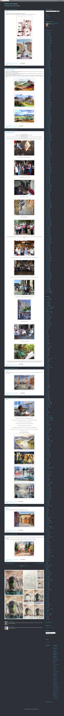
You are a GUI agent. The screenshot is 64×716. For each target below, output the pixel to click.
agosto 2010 (47, 279)
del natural (47, 401)
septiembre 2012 (48, 242)
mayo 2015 (47, 195)
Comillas (47, 383)
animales (47, 321)
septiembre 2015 (48, 189)
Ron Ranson (47, 566)
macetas (47, 476)
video (46, 610)
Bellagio (47, 342)
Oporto (47, 513)
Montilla (47, 501)
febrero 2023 (47, 68)
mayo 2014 (47, 213)
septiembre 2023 (48, 58)
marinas (47, 485)
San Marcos (47, 575)
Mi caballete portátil (11, 621)
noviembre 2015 (48, 186)
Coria (46, 389)
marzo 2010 (47, 286)
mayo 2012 (47, 248)
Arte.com (54, 662)
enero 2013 (47, 236)
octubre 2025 (47, 39)
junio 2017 (47, 158)
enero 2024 (47, 52)
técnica (47, 588)
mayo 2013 (47, 230)
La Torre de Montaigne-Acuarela (56, 683)
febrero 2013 (47, 235)
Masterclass (47, 489)
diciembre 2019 (48, 117)
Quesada (47, 557)
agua (46, 309)
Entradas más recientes (9, 563)
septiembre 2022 (48, 74)
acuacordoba (47, 302)
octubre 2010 (47, 276)
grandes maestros (11, 502)
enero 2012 (47, 254)
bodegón (47, 349)
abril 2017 (47, 161)
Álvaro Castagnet (48, 317)
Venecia (7, 370)
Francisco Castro (55, 676)
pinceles (47, 538)
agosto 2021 (47, 92)
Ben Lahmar (47, 343)
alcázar (47, 314)
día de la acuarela (48, 404)
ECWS (47, 411)
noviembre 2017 (48, 152)
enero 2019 (47, 133)
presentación (47, 545)
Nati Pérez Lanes (55, 689)
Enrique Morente (48, 420)
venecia (13, 394)
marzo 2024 (47, 49)
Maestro (7, 399)
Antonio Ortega (48, 324)
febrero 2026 (47, 33)
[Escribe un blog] (21, 63)
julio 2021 (47, 93)
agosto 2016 (47, 173)
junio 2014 (47, 211)
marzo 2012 (47, 251)
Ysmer (47, 616)
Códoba (47, 380)
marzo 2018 (47, 146)
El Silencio (54, 667)
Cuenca (47, 395)
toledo (46, 594)
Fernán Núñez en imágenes (55, 675)
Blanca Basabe (48, 346)
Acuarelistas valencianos (55, 651)
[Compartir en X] (22, 63)
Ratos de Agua (11, 4)
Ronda (47, 567)
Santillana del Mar (48, 579)
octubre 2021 (47, 89)
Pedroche (47, 533)
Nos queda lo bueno (9, 132)
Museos (47, 504)
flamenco (47, 430)
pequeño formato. (48, 536)
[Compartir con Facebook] (23, 63)
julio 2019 (47, 124)
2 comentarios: (15, 364)
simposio (13, 365)
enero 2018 (47, 149)
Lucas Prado (10, 365)
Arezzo (6, 11)
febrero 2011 (47, 270)
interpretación (48, 455)
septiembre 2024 (48, 42)
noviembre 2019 (48, 118)
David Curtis (47, 399)
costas (47, 392)
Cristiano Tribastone (56, 664)
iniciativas (47, 451)
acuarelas (9, 394)
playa (46, 539)
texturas (47, 592)
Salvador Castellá (48, 573)
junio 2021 (47, 95)
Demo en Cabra (11, 626)
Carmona (47, 365)
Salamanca (47, 570)
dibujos (12, 64)
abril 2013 (47, 232)
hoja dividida (47, 445)
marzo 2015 (47, 198)
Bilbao (47, 345)
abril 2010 (47, 285)
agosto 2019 (47, 123)
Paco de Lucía (48, 517)
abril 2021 (47, 98)
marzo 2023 (47, 67)
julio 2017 (47, 157)
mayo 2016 (47, 177)
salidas (47, 572)
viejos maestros (48, 613)
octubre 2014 (47, 205)
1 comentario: (15, 501)
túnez (46, 597)
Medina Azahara (48, 492)
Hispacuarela (55, 678)
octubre (47, 510)
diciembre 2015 (48, 185)
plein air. (47, 541)
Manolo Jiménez (55, 686)
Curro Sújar (47, 396)
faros (46, 426)
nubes (46, 508)
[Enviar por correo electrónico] (20, 63)
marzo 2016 (47, 180)
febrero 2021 (47, 99)
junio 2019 (47, 126)
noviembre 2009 (48, 292)
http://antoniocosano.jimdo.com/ (50, 627)
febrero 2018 (47, 148)
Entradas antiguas (40, 563)
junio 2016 (47, 176)
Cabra (12, 560)
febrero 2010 (47, 288)
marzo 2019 (47, 130)
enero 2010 (47, 289)
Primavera (47, 548)
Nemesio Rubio (48, 505)
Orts (46, 514)
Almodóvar (47, 315)
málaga (47, 480)
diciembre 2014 (48, 202)
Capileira (47, 361)
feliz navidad (47, 427)
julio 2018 (47, 142)
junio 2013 (47, 229)
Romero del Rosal (48, 564)
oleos (46, 511)
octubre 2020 (47, 105)
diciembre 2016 (48, 167)
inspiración (47, 454)
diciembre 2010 (48, 273)
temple (47, 591)
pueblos (47, 551)
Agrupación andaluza (49, 308)
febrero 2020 (47, 114)
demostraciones (48, 402)
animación (47, 320)
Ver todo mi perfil (51, 24)
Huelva (47, 448)
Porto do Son (48, 542)
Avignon (47, 336)
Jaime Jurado (55, 679)
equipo (47, 421)
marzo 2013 (47, 233)
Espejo (47, 423)
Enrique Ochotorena (56, 671)
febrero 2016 (47, 182)
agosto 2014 (47, 208)
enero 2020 (47, 115)
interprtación (47, 457)
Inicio (25, 563)
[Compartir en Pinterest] (24, 63)
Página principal (48, 16)
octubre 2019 (47, 120)
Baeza (47, 339)
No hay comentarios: (16, 63)
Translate (52, 634)
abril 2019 (47, 129)
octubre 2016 (47, 170)
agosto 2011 (47, 261)
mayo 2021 (47, 96)
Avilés (47, 337)
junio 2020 (47, 108)
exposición (47, 424)
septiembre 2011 (48, 260)
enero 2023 (47, 70)
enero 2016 (47, 183)
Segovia (7, 508)
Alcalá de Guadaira (48, 312)
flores (46, 432)
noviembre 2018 (48, 136)
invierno (47, 458)
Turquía (47, 598)
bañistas (47, 340)
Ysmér (47, 617)
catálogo (47, 368)
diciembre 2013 (48, 220)
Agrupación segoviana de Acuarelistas (55, 657)
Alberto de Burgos (48, 311)
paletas (47, 523)
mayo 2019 (47, 127)
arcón (46, 330)
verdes (47, 607)
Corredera (47, 390)
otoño (46, 516)
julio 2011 (47, 263)
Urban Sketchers (55, 698)
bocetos (9, 64)
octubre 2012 (47, 241)
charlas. (47, 371)
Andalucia (47, 318)
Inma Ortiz (47, 452)
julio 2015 (47, 192)
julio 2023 (47, 61)
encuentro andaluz (48, 417)
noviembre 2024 (48, 40)
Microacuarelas (48, 495)
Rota (46, 569)
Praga (46, 544)
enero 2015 (47, 201)
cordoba (47, 386)
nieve (46, 507)
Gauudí (47, 436)
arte (46, 333)
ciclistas (47, 376)
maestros (47, 479)
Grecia (47, 442)
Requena (47, 560)
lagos (46, 470)
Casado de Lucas (48, 367)
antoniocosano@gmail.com (54, 23)
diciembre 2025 (48, 36)
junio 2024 (47, 45)
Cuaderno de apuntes (9, 69)
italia (46, 460)
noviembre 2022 (48, 71)
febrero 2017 (47, 164)
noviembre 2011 (48, 257)
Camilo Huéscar (48, 358)
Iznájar (47, 461)
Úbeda (47, 601)
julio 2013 (47, 227)
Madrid (47, 477)
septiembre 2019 (48, 121)
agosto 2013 (47, 226)
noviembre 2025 (48, 37)
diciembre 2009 (48, 291)
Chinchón (47, 373)
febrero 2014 (47, 217)
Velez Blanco (48, 604)
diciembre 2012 (48, 238)
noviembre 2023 (48, 55)
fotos (46, 433)
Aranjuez (47, 327)
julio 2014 (47, 210)
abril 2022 (47, 80)
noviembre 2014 (48, 204)
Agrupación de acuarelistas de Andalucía (55, 654)
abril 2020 (47, 111)
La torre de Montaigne (49, 467)
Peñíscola (47, 535)
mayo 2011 (47, 266)
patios (46, 529)
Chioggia (47, 374)
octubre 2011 (47, 258)
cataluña (47, 370)
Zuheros (47, 619)
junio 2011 (47, 264)
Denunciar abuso (49, 622)
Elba (46, 414)
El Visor (54, 668)
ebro (46, 408)
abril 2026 (47, 31)
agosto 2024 (47, 43)
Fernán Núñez (48, 429)
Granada (47, 439)
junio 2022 (47, 77)
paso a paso (47, 526)
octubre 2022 (47, 73)
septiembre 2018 (48, 139)
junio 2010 (47, 282)
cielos (46, 377)
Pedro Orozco (48, 532)
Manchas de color (16, 127)
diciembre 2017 (48, 151)
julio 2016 (47, 174)
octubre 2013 (47, 223)
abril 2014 (47, 214)
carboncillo (47, 364)
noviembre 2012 (48, 239)
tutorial (47, 600)
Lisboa (47, 473)
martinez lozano (48, 488)
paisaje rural (47, 520)
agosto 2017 (47, 155)
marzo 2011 (47, 269)
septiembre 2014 (48, 207)
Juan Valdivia (55, 681)
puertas (47, 554)
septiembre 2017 (48, 154)
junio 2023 (47, 62)
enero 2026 (47, 34)
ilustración (47, 449)
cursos (47, 398)
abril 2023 (47, 65)
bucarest (47, 352)
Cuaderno (12, 127)
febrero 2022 (47, 83)
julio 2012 (47, 245)
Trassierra (47, 595)
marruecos (47, 486)
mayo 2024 (47, 46)
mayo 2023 (47, 64)
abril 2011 (47, 267)
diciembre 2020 (48, 102)
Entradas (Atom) (26, 565)
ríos (46, 563)
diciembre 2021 (48, 86)
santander (47, 576)
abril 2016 (47, 179)
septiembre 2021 (48, 90)
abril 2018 (47, 145)
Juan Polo (47, 464)
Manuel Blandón (48, 483)
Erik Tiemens (55, 673)
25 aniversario (48, 299)
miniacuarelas (48, 498)
